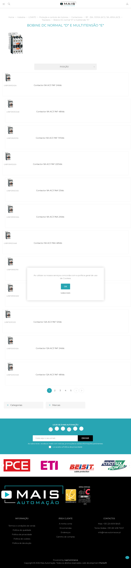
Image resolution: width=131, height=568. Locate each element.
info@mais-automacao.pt (109, 532)
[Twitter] (51, 429)
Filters (66, 59)
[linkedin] (75, 429)
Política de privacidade (22, 534)
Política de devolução (21, 543)
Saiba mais (65, 293)
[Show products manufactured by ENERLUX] (114, 465)
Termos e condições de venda (21, 526)
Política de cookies (22, 539)
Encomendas (66, 528)
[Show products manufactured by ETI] (49, 465)
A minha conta (65, 524)
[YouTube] (69, 429)
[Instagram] (63, 429)
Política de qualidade (22, 530)
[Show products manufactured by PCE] (17, 465)
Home (11, 17)
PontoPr (103, 563)
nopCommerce (71, 560)
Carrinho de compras (65, 537)
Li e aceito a (67, 447)
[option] (17, 465)
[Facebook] (57, 429)
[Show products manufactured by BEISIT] (81, 465)
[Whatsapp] (81, 429)
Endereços (65, 532)
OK (65, 286)
